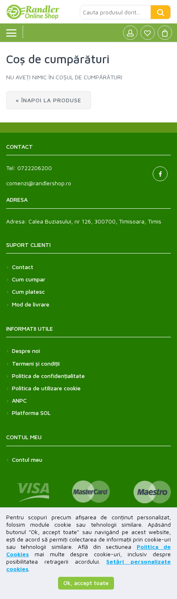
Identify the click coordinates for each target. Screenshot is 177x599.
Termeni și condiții (36, 363)
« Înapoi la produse (49, 100)
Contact (22, 266)
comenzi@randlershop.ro (38, 183)
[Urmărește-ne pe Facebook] (160, 173)
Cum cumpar (28, 279)
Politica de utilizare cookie (46, 388)
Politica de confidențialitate (48, 375)
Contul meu (27, 459)
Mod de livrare (30, 304)
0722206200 (34, 167)
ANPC (19, 400)
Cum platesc (28, 291)
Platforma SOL (31, 412)
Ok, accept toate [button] (86, 582)
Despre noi (26, 350)
